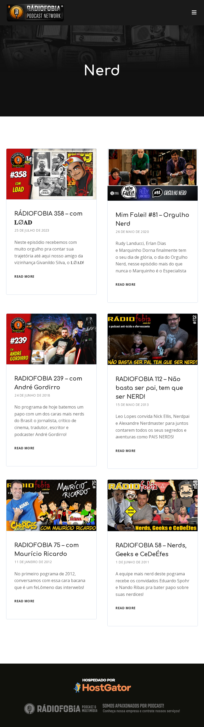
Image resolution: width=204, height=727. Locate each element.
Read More (24, 276)
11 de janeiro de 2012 (33, 562)
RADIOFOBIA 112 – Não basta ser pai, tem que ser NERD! (149, 388)
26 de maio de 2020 (132, 231)
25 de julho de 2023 (32, 230)
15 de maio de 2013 (132, 404)
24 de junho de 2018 (32, 395)
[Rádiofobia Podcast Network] (35, 12)
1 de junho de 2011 (132, 562)
